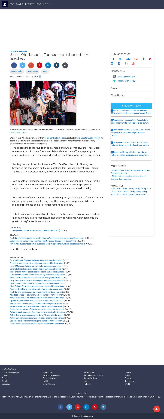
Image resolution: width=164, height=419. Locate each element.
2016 (125, 188)
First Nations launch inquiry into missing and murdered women (36, 292)
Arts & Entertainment (11, 372)
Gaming (19, 4)
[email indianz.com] (114, 76)
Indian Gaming (49, 384)
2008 (132, 191)
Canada (14, 51)
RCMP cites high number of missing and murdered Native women (37, 323)
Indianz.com (88, 416)
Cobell (4, 381)
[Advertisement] (82, 30)
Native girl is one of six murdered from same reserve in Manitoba (37, 298)
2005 (113, 194)
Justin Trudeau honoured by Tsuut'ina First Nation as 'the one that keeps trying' (43, 241)
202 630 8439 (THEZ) (127, 81)
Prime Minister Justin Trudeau (87, 138)
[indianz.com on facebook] (114, 59)
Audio (45, 4)
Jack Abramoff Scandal (93, 375)
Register (29, 4)
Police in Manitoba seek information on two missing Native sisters (38, 312)
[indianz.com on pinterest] (150, 59)
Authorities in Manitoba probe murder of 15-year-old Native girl (36, 315)
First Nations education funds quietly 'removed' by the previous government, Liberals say (47, 238)
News (11, 4)
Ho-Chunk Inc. (73, 397)
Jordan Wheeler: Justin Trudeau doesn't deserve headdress (34, 230)
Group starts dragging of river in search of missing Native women (37, 309)
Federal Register (50, 378)
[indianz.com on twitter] (120, 59)
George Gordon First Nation (54, 138)
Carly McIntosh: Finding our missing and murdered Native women (37, 280)
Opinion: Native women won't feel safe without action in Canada (37, 300)
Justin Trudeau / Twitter (18, 132)
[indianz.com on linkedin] (126, 63)
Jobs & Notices (90, 378)
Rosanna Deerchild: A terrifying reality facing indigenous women (36, 289)
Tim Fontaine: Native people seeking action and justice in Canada (37, 272)
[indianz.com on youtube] (133, 63)
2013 (142, 188)
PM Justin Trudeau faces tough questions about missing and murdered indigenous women (48, 244)
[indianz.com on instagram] (119, 63)
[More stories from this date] (40, 76)
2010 (120, 191)
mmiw (45, 71)
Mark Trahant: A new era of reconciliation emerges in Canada (35, 277)
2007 (137, 191)
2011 (114, 191)
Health (45, 381)
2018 (113, 188)
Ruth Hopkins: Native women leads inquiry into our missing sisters (37, 274)
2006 (143, 191)
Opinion (23, 51)
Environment (48, 372)
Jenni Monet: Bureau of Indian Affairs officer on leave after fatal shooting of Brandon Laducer (130, 132)
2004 (119, 194)
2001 (136, 194)
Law (85, 381)
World (127, 384)
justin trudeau (32, 71)
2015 (131, 188)
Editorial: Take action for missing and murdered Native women (36, 321)
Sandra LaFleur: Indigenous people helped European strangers (35, 269)
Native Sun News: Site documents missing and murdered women (37, 318)
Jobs (38, 4)
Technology (130, 381)
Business (5, 375)
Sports (128, 378)
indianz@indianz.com (126, 76)
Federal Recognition (51, 375)
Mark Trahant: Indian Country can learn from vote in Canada (34, 283)
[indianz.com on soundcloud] (128, 59)
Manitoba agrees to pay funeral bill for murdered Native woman (36, 295)
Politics (128, 375)
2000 (142, 194)
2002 (131, 194)
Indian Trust (89, 372)
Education (6, 384)
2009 (126, 191)
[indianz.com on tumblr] (144, 59)
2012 (148, 188)
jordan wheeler (16, 71)
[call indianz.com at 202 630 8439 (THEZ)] (114, 80)
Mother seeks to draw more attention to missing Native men (35, 303)
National (87, 384)
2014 (136, 188)
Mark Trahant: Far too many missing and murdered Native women (37, 286)
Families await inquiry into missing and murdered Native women (36, 263)
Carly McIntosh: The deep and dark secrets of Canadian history (36, 260)
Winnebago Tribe (126, 397)
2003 (125, 194)
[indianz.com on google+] (137, 59)
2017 (119, 188)
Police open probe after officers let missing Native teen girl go (36, 306)
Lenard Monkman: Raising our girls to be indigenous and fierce (35, 266)
